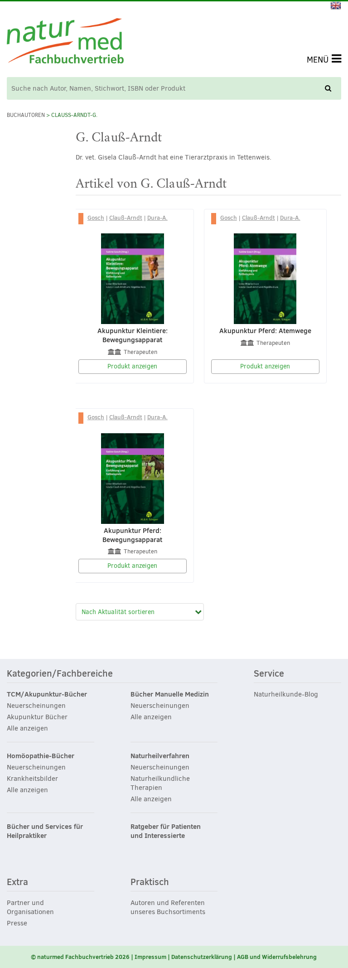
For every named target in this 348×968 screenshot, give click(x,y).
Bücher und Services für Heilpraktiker (45, 831)
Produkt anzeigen (132, 366)
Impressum (150, 957)
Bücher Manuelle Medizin (169, 694)
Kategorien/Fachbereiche (60, 674)
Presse (17, 923)
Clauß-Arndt (125, 217)
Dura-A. (157, 217)
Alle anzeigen (27, 728)
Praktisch (149, 882)
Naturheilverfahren (159, 755)
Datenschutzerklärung (201, 957)
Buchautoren (26, 115)
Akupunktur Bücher (37, 716)
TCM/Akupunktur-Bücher (47, 694)
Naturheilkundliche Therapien (160, 783)
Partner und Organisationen (30, 907)
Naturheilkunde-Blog (286, 694)
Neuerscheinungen (36, 705)
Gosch (95, 217)
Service (269, 674)
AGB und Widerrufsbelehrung (277, 957)
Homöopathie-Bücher (40, 755)
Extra (17, 882)
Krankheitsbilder (32, 778)
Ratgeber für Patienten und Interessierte (165, 831)
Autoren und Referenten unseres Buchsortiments (167, 907)
